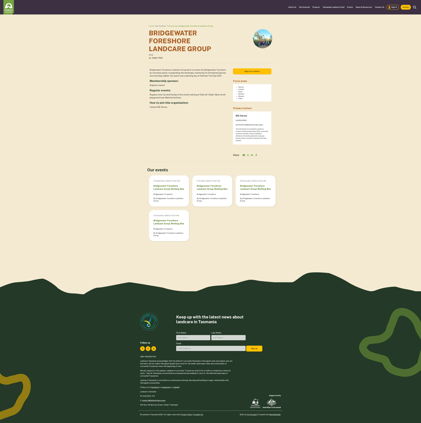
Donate (406, 7)
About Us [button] (292, 7)
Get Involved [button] (304, 7)
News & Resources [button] (364, 7)
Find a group (172, 26)
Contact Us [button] (379, 7)
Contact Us (198, 415)
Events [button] (350, 7)
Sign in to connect (252, 71)
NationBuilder (275, 415)
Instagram (165, 387)
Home (151, 26)
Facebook (155, 387)
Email (178, 343)
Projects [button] (316, 7)
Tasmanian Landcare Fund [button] (333, 7)
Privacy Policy (186, 415)
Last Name (216, 333)
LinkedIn (176, 387)
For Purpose (252, 415)
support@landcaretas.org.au (153, 400)
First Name (181, 333)
